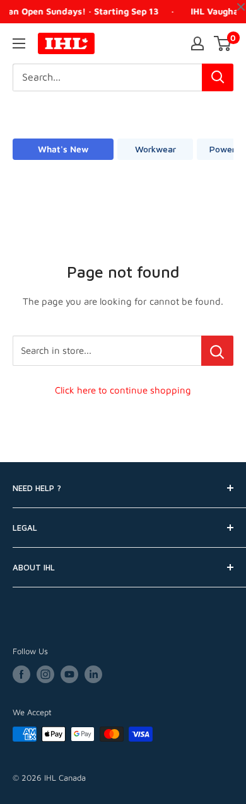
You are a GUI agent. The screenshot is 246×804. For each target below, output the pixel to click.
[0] (223, 43)
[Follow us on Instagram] (45, 674)
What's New (63, 149)
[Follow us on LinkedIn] (93, 674)
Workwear (155, 149)
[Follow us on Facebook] (21, 674)
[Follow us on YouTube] (69, 674)
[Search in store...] (217, 351)
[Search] (217, 77)
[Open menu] (19, 43)
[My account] (197, 43)
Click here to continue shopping (123, 390)
